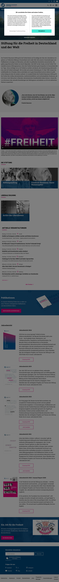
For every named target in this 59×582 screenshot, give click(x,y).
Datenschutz (27, 37)
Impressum (32, 37)
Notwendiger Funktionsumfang (17, 31)
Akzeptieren (41, 31)
